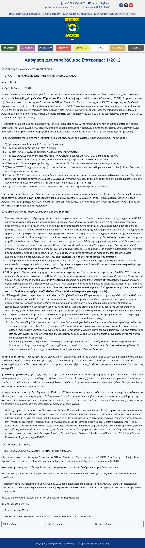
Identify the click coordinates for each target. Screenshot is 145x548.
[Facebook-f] (121, 5)
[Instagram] (126, 5)
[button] (72, 40)
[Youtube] (131, 5)
